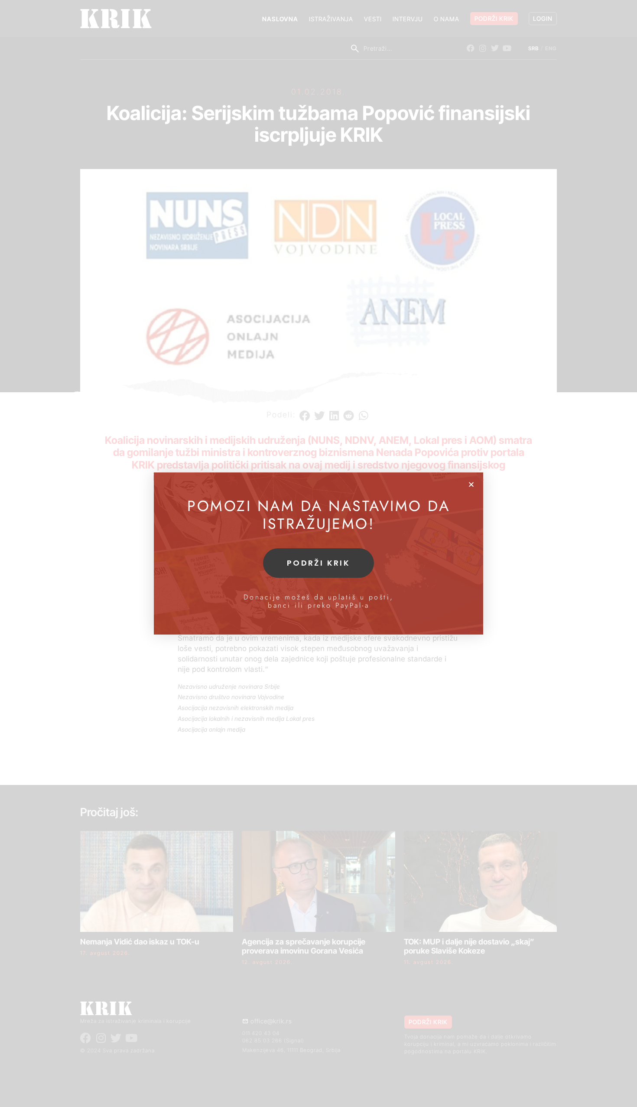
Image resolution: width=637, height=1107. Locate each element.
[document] (318, 553)
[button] (471, 484)
